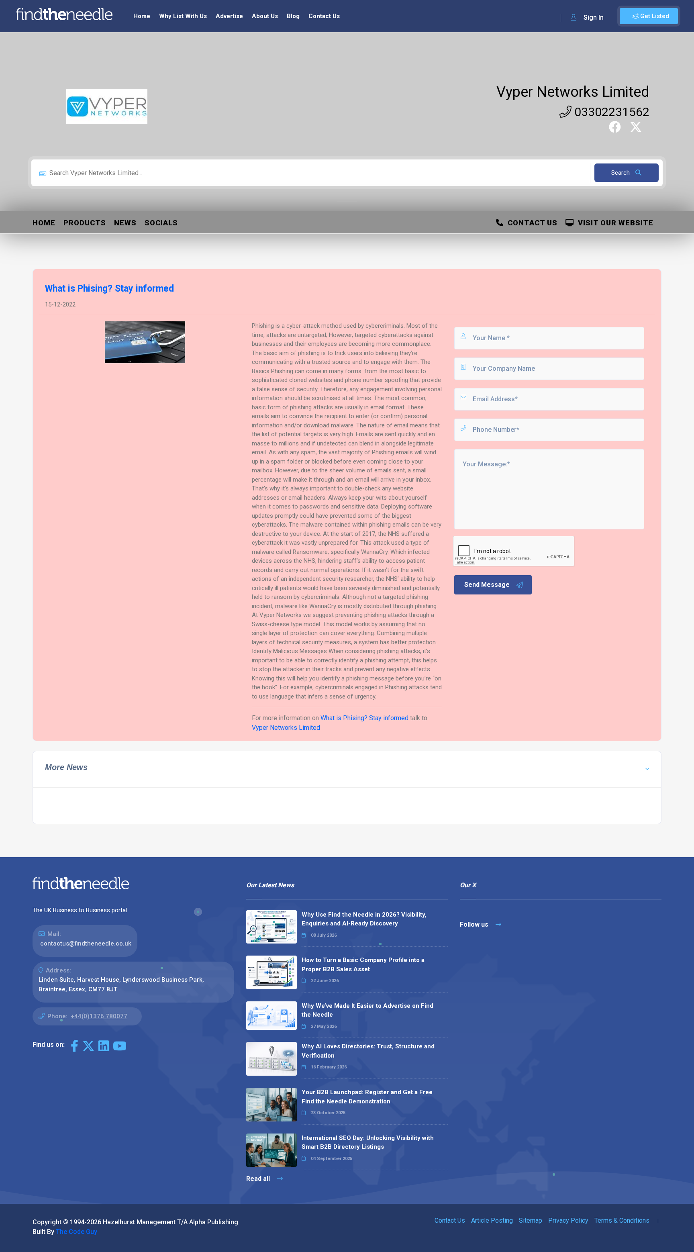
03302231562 (610, 112)
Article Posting (492, 1220)
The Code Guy (76, 1232)
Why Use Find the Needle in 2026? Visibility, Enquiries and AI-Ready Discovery (364, 919)
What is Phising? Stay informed (364, 718)
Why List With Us (183, 16)
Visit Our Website (613, 223)
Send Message (487, 584)
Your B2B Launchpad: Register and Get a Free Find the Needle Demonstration (367, 1097)
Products (84, 223)
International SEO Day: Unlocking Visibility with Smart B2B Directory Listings (368, 1142)
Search (621, 172)
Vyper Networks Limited (572, 92)
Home (141, 16)
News (125, 223)
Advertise (229, 16)
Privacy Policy (568, 1220)
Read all (258, 1179)
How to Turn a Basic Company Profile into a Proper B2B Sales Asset (363, 964)
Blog (293, 16)
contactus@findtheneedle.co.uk (85, 943)
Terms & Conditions (621, 1220)
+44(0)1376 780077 (99, 1016)
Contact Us (324, 16)
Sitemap (530, 1220)
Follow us (475, 924)
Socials (161, 223)
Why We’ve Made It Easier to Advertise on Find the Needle (367, 1010)
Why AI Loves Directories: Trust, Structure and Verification (368, 1051)
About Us (265, 16)
